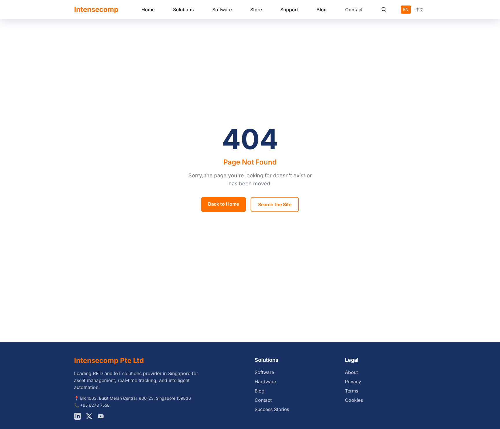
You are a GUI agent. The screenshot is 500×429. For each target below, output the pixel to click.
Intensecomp (96, 9)
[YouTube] (100, 416)
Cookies (354, 400)
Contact (354, 9)
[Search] (383, 9)
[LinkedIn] (77, 416)
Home (148, 9)
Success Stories (272, 409)
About (351, 372)
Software (222, 9)
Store (256, 9)
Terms (351, 391)
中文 (420, 9)
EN (406, 9)
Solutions (183, 9)
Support (289, 9)
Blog (322, 9)
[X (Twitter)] (89, 416)
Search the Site (274, 204)
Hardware (265, 381)
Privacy (353, 381)
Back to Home (223, 204)
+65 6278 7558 (95, 405)
